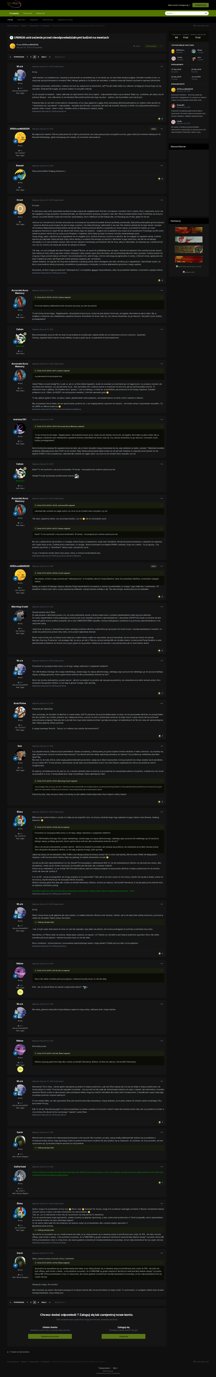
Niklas (19, 963)
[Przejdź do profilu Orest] (20, 208)
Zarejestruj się (200, 5)
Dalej (44, 57)
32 (21, 628)
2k (21, 725)
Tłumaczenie (104, 1368)
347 (21, 88)
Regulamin (34, 20)
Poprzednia (19, 57)
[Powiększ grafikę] (107, 392)
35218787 (22, 836)
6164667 (22, 153)
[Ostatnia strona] (50, 57)
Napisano (42, 66)
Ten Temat (196, 13)
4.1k (21, 351)
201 (21, 441)
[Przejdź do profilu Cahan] (20, 338)
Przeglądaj (14, 13)
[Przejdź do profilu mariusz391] (20, 428)
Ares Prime (20, 703)
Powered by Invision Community (108, 1373)
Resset (20, 165)
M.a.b (20, 66)
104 (21, 834)
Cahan (19, 329)
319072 (22, 1191)
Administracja (47, 20)
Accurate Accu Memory (20, 291)
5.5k (21, 985)
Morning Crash (20, 606)
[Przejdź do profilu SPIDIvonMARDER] (12, 46)
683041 (22, 631)
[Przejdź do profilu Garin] (20, 1141)
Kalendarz (21, 20)
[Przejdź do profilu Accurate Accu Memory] (20, 302)
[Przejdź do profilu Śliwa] (20, 820)
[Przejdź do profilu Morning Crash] (20, 615)
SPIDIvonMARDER (20, 128)
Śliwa (20, 811)
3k (21, 151)
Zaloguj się (123, 1336)
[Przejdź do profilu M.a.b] (20, 75)
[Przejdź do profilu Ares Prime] (20, 712)
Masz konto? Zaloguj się (178, 5)
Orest (20, 200)
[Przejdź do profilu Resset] (20, 174)
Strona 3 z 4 (59, 57)
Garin (20, 1132)
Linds (180, 57)
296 (21, 1154)
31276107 (22, 727)
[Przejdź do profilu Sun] (20, 754)
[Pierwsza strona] (10, 57)
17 (21, 187)
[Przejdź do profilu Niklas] (20, 972)
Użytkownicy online (65, 20)
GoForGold (20, 1166)
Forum (10, 20)
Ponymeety (37, 47)
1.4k (21, 315)
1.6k (21, 768)
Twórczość (27, 13)
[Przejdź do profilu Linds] (174, 58)
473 (21, 1188)
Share (137, 46)
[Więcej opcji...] (161, 66)
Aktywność (40, 13)
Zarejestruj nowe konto (50, 1336)
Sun (20, 746)
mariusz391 (19, 419)
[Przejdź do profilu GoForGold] (20, 1175)
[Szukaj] (206, 13)
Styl (114, 1368)
